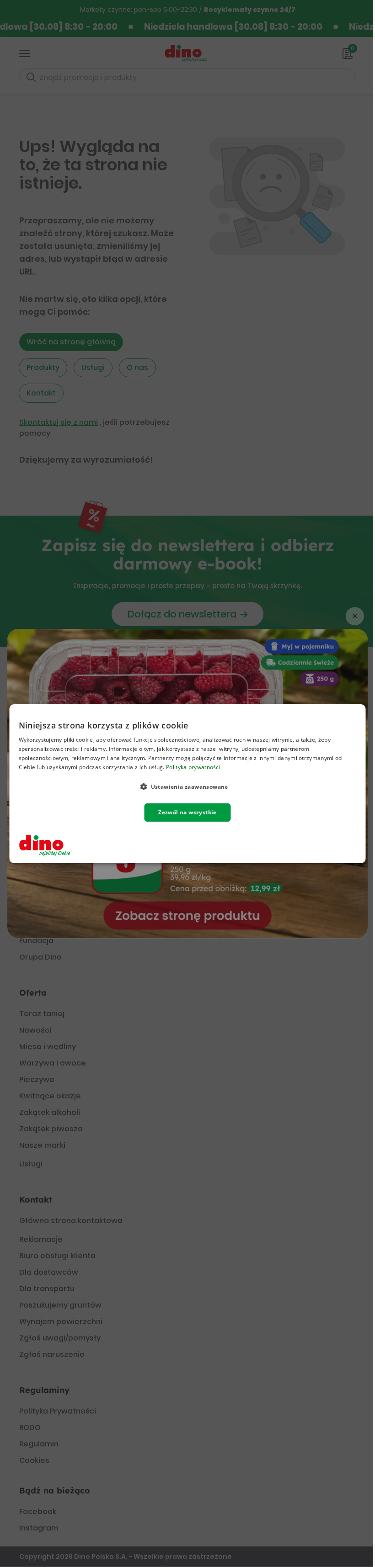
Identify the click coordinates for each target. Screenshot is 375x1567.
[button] (187, 786)
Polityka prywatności (193, 766)
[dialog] (188, 783)
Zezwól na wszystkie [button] (187, 812)
